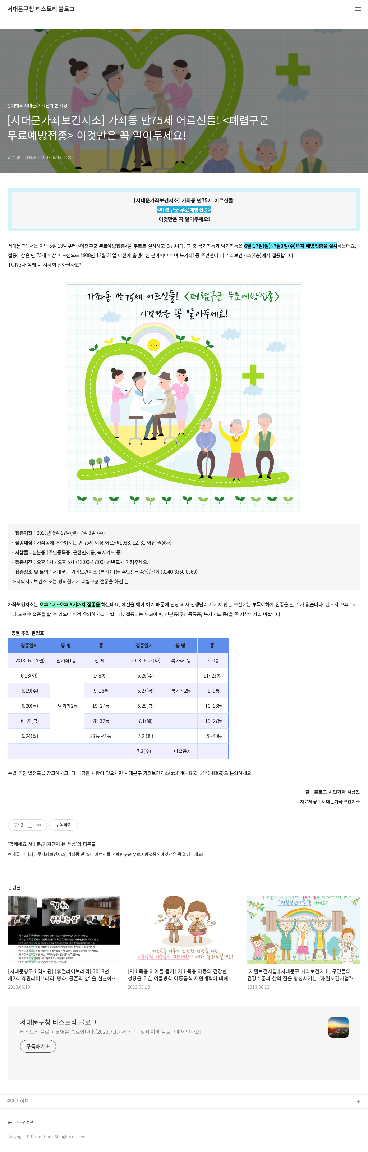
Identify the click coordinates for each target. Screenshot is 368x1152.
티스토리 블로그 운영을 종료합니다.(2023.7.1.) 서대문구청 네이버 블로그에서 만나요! (111, 1031)
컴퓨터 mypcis (22, 1136)
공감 (12, 1125)
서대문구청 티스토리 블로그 (41, 9)
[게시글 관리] (38, 825)
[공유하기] (30, 825)
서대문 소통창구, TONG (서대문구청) (44, 1113)
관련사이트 (18, 1101)
